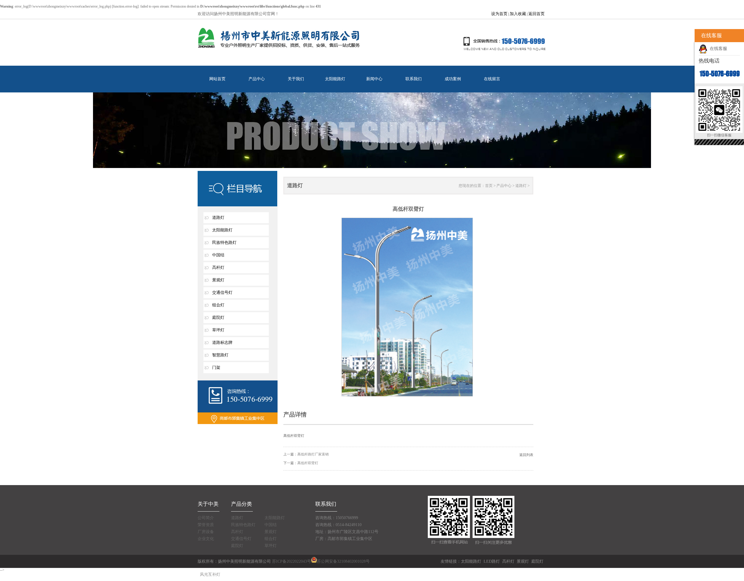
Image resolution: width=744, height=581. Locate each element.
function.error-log (125, 6)
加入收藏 (518, 14)
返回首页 (536, 14)
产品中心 (256, 79)
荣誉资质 (206, 525)
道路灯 (218, 217)
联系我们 (413, 79)
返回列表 (526, 455)
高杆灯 (218, 267)
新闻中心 (374, 79)
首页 (489, 185)
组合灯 (218, 305)
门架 (216, 367)
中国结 (218, 255)
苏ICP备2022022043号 (291, 561)
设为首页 (499, 14)
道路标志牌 (222, 342)
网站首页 (217, 79)
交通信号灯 (222, 292)
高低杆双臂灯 (307, 463)
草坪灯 (218, 330)
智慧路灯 (220, 355)
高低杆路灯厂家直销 (313, 454)
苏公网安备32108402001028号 (343, 561)
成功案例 (453, 79)
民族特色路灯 (224, 242)
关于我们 (296, 79)
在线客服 (717, 48)
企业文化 (206, 539)
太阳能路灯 (335, 79)
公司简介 (206, 518)
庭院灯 (218, 317)
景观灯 (218, 280)
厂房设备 (206, 532)
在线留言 (492, 79)
